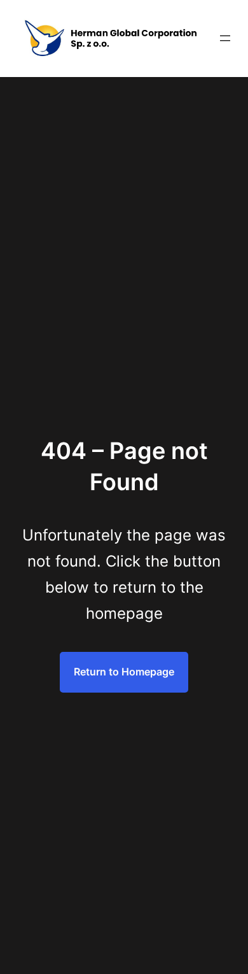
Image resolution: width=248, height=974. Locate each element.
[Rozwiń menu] (225, 38)
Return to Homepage (124, 671)
